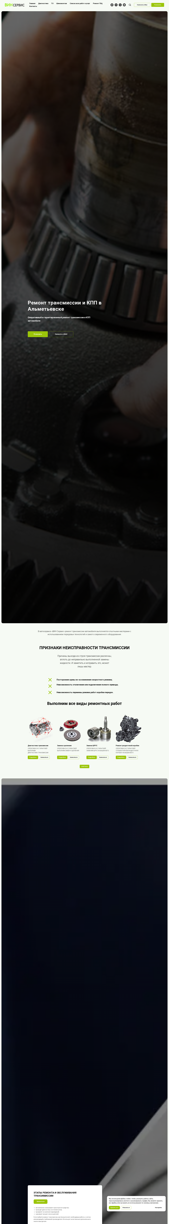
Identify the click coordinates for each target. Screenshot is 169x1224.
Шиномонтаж (61, 3)
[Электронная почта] (124, 4)
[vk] (116, 4)
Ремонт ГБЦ (97, 3)
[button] (130, 5)
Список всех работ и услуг (80, 3)
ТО (52, 3)
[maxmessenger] (112, 4)
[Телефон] (120, 4)
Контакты (33, 6)
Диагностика (43, 3)
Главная (32, 3)
